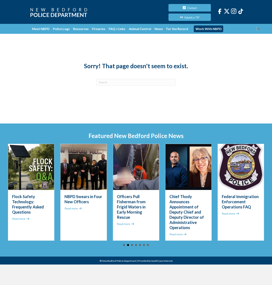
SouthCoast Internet (162, 260)
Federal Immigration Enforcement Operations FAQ (240, 201)
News (159, 29)
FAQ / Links (117, 29)
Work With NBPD (209, 29)
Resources (81, 29)
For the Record (177, 29)
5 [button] (140, 245)
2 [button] (128, 245)
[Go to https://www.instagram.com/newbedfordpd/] (233, 12)
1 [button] (124, 245)
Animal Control (140, 29)
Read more (21, 218)
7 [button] (148, 245)
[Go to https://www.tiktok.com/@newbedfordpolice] (240, 12)
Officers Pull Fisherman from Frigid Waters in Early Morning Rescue (131, 207)
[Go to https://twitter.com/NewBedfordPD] (226, 11)
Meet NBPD (41, 29)
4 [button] (136, 245)
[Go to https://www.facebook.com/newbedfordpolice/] (219, 12)
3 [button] (132, 245)
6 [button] (144, 245)
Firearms (98, 29)
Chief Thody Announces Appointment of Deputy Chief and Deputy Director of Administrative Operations (186, 212)
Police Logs (61, 29)
